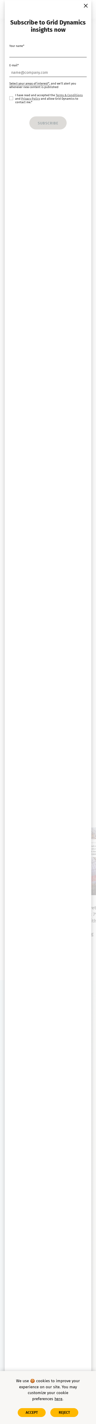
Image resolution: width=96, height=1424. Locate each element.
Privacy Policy (30, 98)
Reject (64, 1412)
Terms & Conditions (69, 95)
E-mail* (14, 65)
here (58, 1399)
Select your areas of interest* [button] (29, 83)
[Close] (85, 5)
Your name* (16, 45)
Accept (32, 1412)
